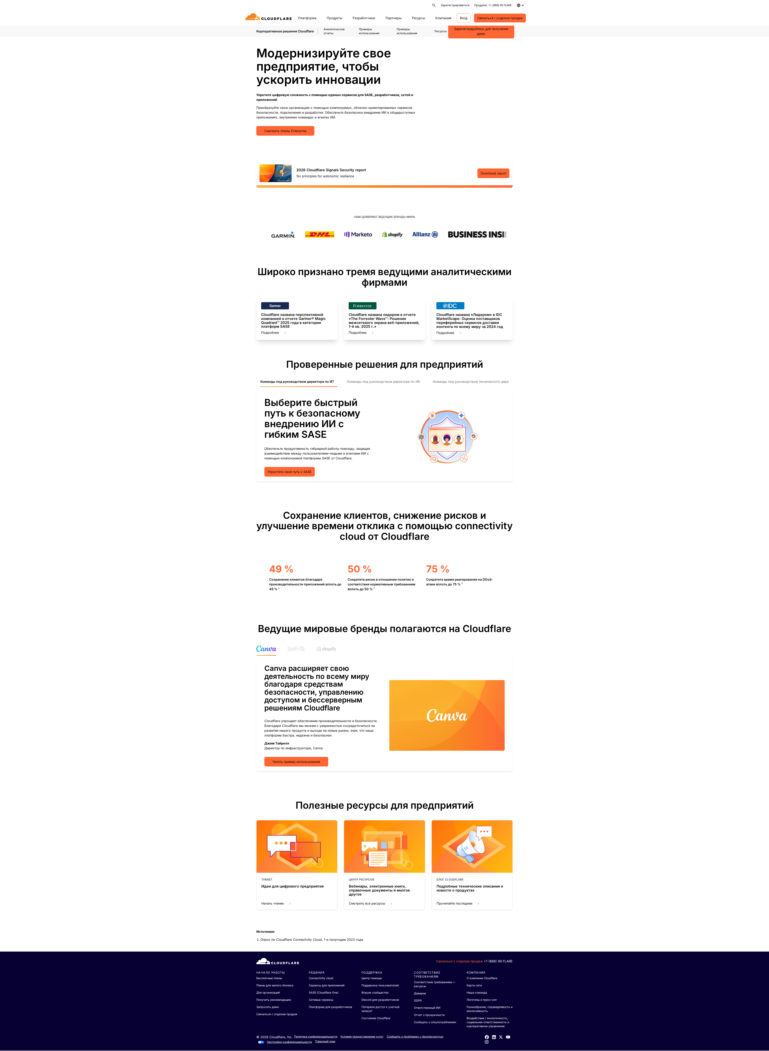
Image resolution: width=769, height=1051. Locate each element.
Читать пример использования (296, 762)
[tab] (298, 383)
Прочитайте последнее (454, 903)
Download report (493, 173)
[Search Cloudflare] (434, 5)
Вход (463, 18)
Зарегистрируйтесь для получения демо (481, 31)
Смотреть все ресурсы (367, 903)
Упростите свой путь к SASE (290, 472)
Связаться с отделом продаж (500, 18)
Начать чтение (272, 903)
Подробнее (270, 333)
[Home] (269, 18)
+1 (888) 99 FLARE (498, 961)
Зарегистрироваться (455, 5)
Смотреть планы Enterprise (285, 131)
